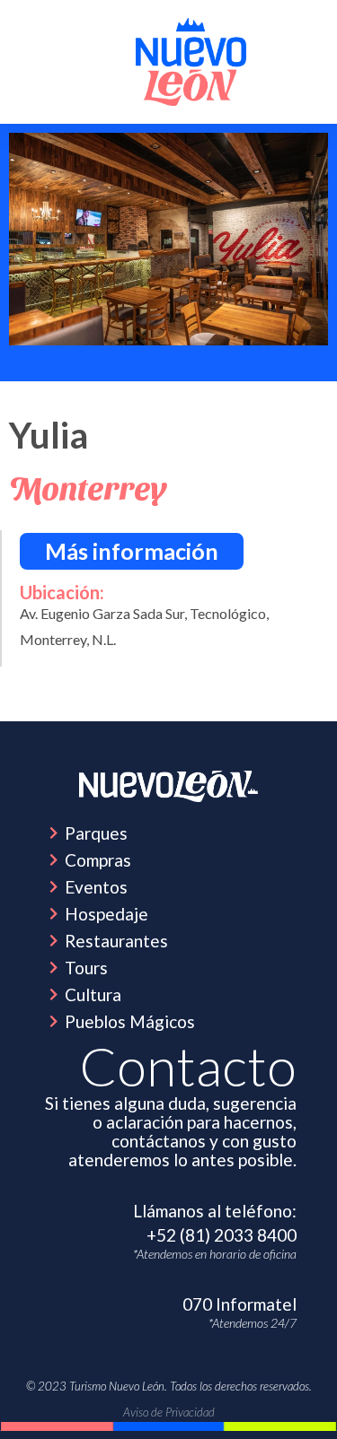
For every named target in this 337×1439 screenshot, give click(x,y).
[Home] (169, 786)
